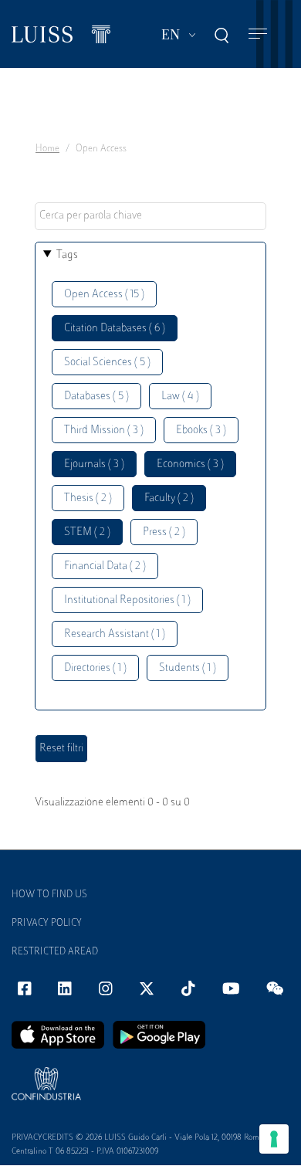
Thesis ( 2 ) (88, 498)
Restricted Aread (55, 952)
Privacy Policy (47, 923)
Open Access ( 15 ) (104, 294)
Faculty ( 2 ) (169, 498)
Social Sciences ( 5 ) (107, 362)
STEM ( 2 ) (87, 532)
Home (47, 149)
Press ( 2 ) (164, 532)
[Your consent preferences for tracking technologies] (274, 1139)
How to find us (49, 895)
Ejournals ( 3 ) (94, 464)
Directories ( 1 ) (95, 668)
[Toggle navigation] (258, 34)
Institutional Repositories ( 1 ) (127, 600)
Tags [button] (67, 255)
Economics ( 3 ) (190, 464)
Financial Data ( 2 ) (105, 566)
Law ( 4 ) (180, 396)
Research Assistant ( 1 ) (114, 634)
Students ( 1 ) (187, 668)
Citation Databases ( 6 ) (114, 328)
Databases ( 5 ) (96, 396)
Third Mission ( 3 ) (104, 430)
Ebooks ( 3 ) (201, 430)
